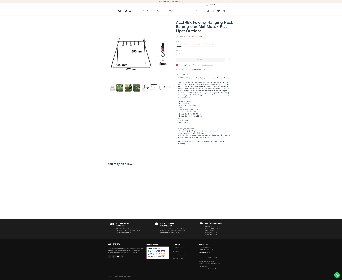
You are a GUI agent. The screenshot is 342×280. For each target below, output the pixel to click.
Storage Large (210, 45)
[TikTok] (122, 256)
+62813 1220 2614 (204, 267)
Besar (186, 45)
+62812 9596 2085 (204, 247)
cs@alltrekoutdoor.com (206, 249)
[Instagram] (109, 256)
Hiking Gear (172, 11)
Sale (203, 11)
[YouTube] (113, 256)
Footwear (184, 11)
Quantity (180, 50)
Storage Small (196, 45)
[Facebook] (118, 256)
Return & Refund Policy (179, 255)
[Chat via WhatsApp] (337, 275)
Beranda (136, 11)
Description (182, 75)
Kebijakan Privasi (178, 259)
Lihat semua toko (207, 65)
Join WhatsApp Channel (180, 248)
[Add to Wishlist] (230, 60)
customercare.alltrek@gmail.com (209, 269)
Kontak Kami (176, 251)
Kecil (179, 45)
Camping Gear (158, 11)
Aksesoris (194, 11)
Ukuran (179, 41)
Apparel (145, 11)
